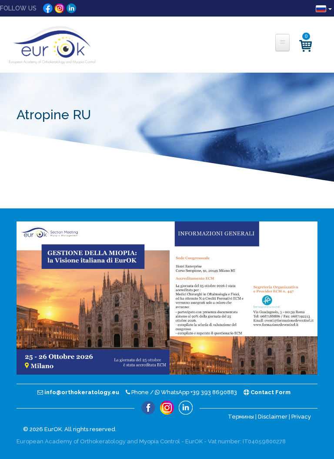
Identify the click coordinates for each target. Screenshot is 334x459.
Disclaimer (272, 416)
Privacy (301, 416)
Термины (241, 416)
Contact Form (270, 392)
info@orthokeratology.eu (81, 392)
